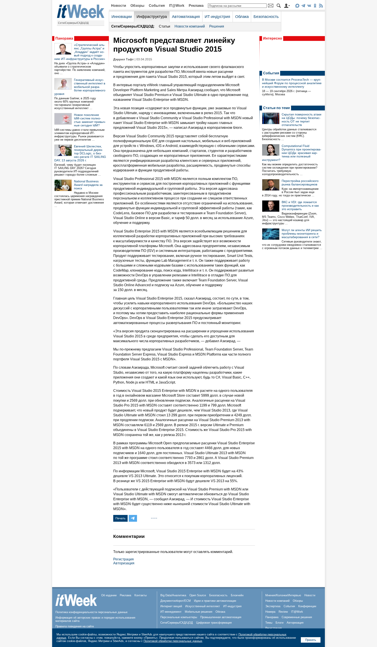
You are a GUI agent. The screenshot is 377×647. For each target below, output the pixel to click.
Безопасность (266, 16)
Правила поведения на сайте (74, 626)
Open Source (197, 595)
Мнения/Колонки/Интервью (283, 595)
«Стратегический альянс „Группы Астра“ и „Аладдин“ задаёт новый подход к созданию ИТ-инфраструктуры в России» (79, 52)
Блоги (279, 622)
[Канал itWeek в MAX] (297, 6)
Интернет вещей (171, 606)
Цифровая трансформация (214, 622)
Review (283, 611)
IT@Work (176, 5)
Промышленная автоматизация (220, 617)
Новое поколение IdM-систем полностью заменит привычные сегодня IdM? (90, 120)
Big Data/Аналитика (173, 595)
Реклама (196, 5)
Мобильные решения (198, 611)
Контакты (140, 595)
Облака (242, 16)
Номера (270, 611)
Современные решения (297, 617)
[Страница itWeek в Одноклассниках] (315, 6)
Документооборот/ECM (175, 600)
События (157, 5)
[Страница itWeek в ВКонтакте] (309, 6)
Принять (310, 640)
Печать (120, 518)
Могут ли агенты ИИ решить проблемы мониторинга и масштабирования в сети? (302, 233)
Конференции (307, 606)
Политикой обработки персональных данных (173, 641)
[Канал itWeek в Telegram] (303, 6)
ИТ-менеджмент (171, 611)
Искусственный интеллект (202, 606)
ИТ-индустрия (217, 16)
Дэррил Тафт (123, 59)
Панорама (64, 38)
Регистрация (123, 559)
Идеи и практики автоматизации (215, 600)
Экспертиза (272, 606)
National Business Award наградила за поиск (88, 185)
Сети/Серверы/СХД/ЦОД (73, 22)
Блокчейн (237, 595)
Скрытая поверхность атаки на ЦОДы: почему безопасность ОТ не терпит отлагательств (301, 120)
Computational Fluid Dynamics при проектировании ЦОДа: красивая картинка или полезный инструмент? (291, 153)
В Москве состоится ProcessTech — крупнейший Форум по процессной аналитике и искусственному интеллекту (292, 83)
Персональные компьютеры (178, 617)
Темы (268, 622)
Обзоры (137, 5)
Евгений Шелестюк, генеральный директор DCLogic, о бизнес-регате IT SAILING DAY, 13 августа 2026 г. (80, 153)
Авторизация (123, 563)
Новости (118, 5)
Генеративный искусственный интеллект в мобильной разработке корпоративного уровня (79, 87)
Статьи (164, 26)
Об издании (109, 595)
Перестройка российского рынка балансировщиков (300, 182)
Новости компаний (190, 26)
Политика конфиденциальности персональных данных (91, 612)
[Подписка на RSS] (321, 6)
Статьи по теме (276, 108)
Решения (216, 26)
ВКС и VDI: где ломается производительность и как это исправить (300, 205)
